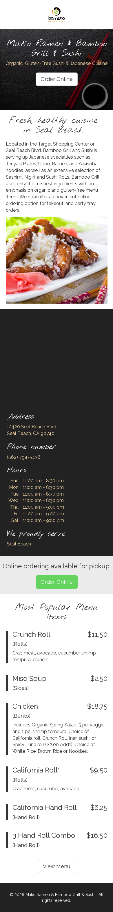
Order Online (57, 79)
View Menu (56, 866)
